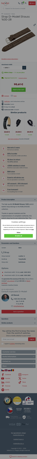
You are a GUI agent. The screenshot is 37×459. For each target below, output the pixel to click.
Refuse (18, 232)
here (32, 229)
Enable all (18, 236)
